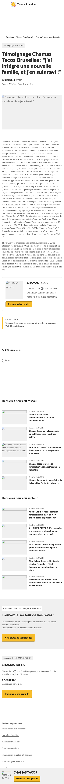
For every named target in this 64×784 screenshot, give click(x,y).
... (5, 33)
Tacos (7, 360)
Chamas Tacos (12, 204)
